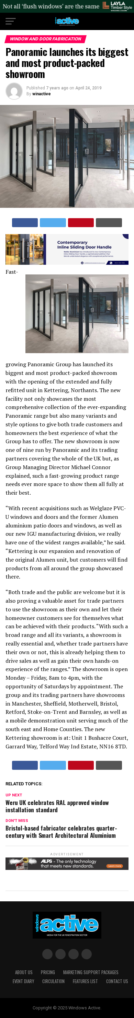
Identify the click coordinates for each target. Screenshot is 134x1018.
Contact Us (117, 981)
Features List (85, 981)
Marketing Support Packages (91, 972)
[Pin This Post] (81, 222)
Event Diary (23, 981)
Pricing (48, 972)
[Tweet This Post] (53, 222)
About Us (24, 972)
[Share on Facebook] (25, 222)
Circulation (53, 981)
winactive (41, 93)
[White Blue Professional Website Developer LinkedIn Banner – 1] (67, 263)
